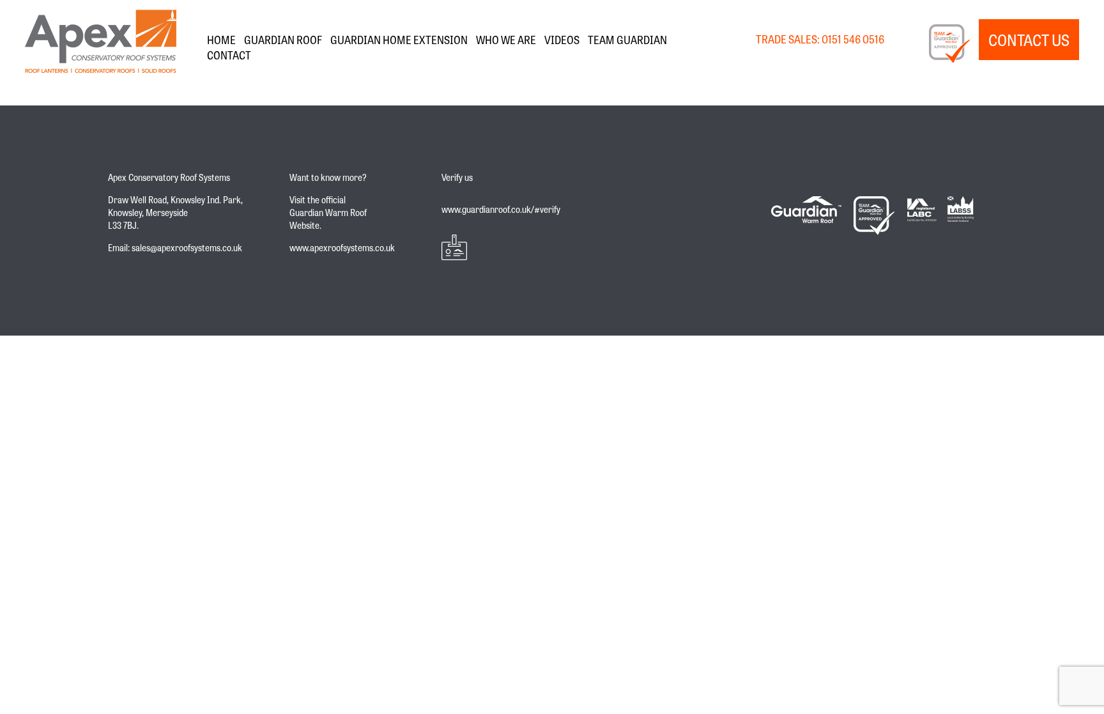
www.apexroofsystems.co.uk (342, 247)
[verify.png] (500, 247)
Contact (229, 55)
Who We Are (506, 39)
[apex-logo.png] (100, 39)
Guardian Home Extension (399, 39)
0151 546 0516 (853, 39)
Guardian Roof (283, 39)
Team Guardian (627, 39)
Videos (561, 39)
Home (221, 39)
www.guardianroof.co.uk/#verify (500, 209)
